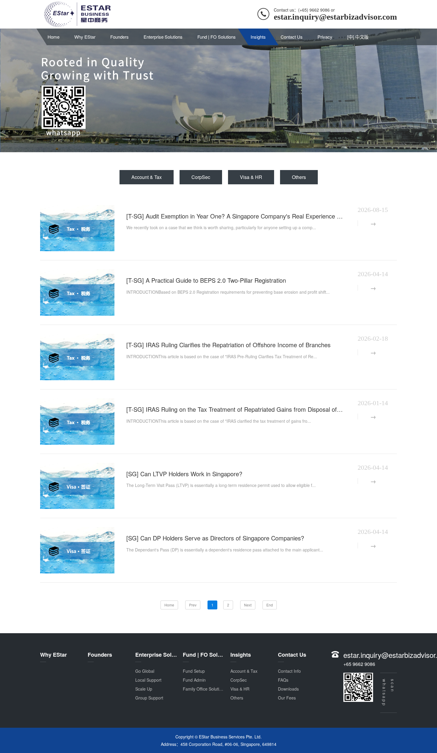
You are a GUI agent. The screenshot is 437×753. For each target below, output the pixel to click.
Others (299, 177)
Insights (258, 37)
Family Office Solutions (204, 689)
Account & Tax (146, 177)
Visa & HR (251, 177)
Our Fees (287, 698)
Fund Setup (194, 671)
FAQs (283, 680)
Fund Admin (194, 680)
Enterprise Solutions (163, 37)
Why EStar (84, 37)
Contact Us (292, 37)
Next (247, 604)
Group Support (149, 698)
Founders (119, 37)
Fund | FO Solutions (216, 37)
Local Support (148, 680)
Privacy (324, 37)
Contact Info (289, 671)
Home (53, 37)
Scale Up (143, 689)
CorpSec (200, 177)
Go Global (144, 671)
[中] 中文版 (358, 37)
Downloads (288, 689)
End (269, 604)
